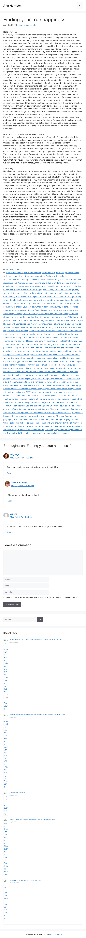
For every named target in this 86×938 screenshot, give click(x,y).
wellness (60, 273)
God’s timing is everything (17, 792)
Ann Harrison (12, 5)
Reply (9, 473)
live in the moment (32, 273)
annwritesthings (19, 482)
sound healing (48, 273)
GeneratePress (56, 934)
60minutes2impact (14, 273)
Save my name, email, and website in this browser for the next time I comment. (41, 597)
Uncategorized (13, 269)
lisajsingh (14, 454)
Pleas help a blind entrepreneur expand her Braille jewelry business (36, 276)
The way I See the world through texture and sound (25, 880)
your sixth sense (72, 273)
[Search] (40, 619)
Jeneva (13, 514)
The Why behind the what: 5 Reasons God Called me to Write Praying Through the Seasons (38, 714)
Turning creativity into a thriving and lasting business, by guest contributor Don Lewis (36, 639)
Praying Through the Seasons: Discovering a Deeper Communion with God (33, 819)
